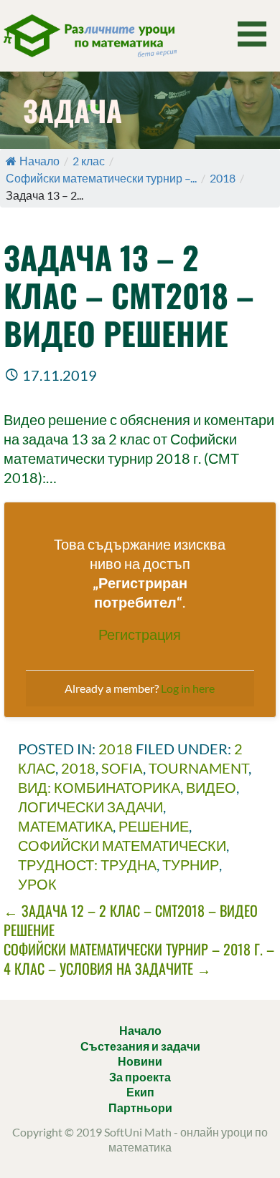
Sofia (122, 768)
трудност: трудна (87, 864)
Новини (140, 1061)
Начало (39, 160)
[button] (257, 34)
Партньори (140, 1107)
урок (37, 883)
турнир (190, 864)
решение (153, 825)
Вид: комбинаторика (99, 787)
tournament (198, 768)
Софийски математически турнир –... (101, 178)
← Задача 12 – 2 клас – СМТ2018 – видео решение (131, 920)
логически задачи (90, 806)
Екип (140, 1092)
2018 (222, 178)
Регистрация (139, 634)
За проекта (140, 1077)
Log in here (188, 688)
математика (65, 825)
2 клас (89, 160)
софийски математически (122, 845)
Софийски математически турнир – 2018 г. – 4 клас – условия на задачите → (139, 958)
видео (211, 787)
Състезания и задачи (140, 1046)
